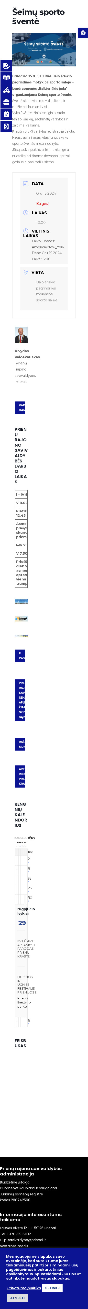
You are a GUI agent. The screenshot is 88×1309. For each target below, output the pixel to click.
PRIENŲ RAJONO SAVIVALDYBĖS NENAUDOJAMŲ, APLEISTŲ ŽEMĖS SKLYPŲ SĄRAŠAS (22, 700)
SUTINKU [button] (52, 1288)
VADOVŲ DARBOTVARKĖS (22, 407)
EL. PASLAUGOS (22, 655)
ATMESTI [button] (17, 1298)
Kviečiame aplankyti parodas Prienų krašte (26, 948)
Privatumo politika (24, 1288)
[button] (83, 33)
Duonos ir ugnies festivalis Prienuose (26, 984)
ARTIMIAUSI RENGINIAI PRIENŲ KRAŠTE (22, 776)
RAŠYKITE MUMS (22, 744)
